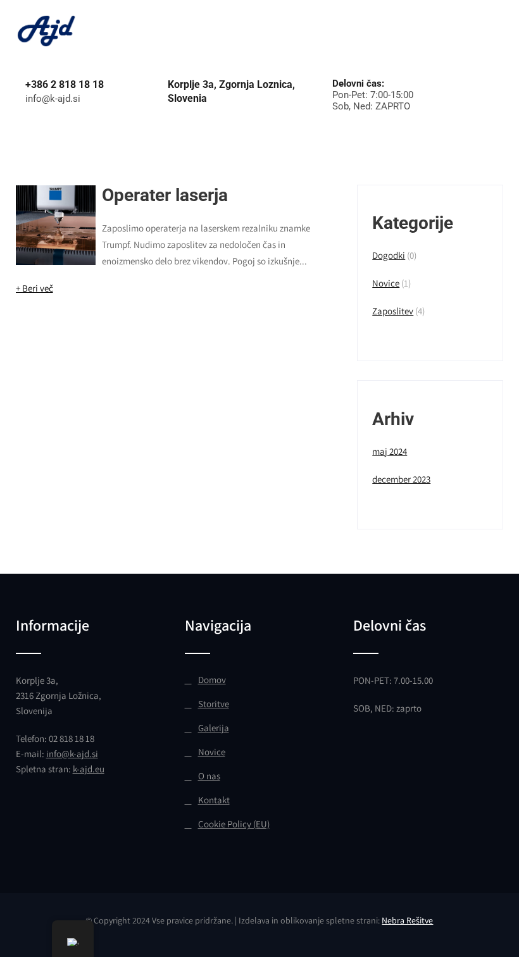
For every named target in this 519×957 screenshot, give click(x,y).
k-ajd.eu (88, 769)
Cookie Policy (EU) (234, 824)
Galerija (213, 728)
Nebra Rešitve (407, 920)
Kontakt (214, 800)
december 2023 (401, 479)
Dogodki (388, 255)
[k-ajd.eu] (47, 19)
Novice (385, 283)
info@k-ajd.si (72, 754)
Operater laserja (165, 195)
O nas (209, 776)
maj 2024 (389, 451)
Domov (212, 680)
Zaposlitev (392, 311)
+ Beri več (34, 288)
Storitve (213, 704)
